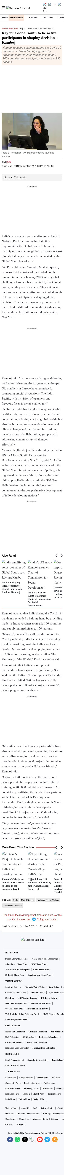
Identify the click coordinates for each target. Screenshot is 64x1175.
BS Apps (19, 1124)
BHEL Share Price (41, 969)
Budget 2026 (38, 1099)
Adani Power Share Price (16, 964)
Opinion (26, 1094)
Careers (8, 1124)
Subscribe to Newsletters (38, 1060)
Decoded (48, 18)
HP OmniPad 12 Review (37, 1008)
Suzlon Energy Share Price (16, 959)
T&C (35, 1108)
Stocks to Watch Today (35, 987)
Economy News (54, 1094)
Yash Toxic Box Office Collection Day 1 (22, 1014)
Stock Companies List (14, 1060)
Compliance (10, 1119)
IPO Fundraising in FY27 (16, 1003)
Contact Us (24, 1119)
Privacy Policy (47, 1108)
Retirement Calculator (48, 1037)
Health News (38, 1094)
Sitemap (54, 1119)
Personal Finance (12, 1088)
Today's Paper (11, 1108)
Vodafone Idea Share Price (39, 975)
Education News (12, 1094)
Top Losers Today (37, 992)
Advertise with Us (40, 1119)
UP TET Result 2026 (14, 1008)
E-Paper (33, 18)
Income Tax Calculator (15, 1031)
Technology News (31, 1088)
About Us (25, 1108)
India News (10, 1099)
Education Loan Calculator (17, 1048)
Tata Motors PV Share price (17, 969)
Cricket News (49, 1083)
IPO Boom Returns (49, 998)
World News (16, 18)
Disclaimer (9, 1113)
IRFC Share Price (38, 964)
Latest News (10, 1077)
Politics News (24, 1099)
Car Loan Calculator (14, 1042)
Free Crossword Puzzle (15, 1065)
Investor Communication (28, 1113)
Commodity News (12, 1083)
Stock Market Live (13, 987)
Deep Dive (9, 998)
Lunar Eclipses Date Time (16, 1019)
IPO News (56, 1077)
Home (5, 18)
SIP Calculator (29, 1037)
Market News (42, 1077)
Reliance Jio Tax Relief (41, 1003)
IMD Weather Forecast (27, 998)
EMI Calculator (12, 1037)
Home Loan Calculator (37, 1042)
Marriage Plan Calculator (44, 1048)
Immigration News (32, 1083)
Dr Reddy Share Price (14, 975)
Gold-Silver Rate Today (15, 992)
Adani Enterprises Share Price (45, 959)
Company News (26, 1077)
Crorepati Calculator (38, 1031)
